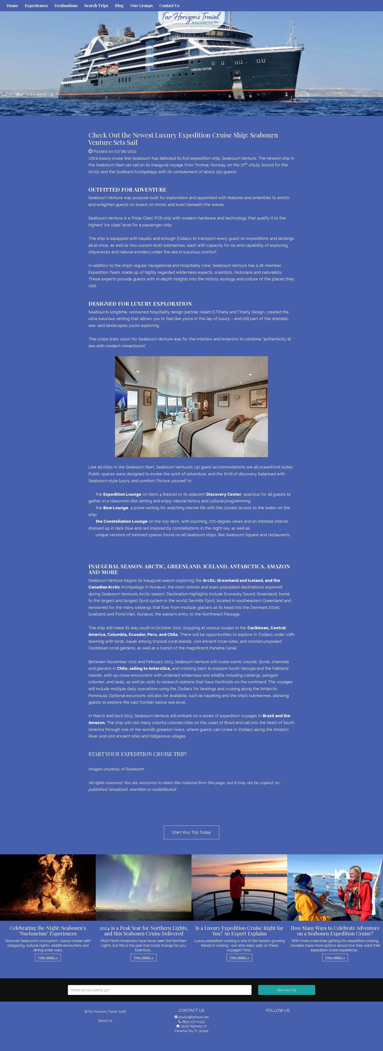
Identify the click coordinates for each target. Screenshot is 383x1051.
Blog (119, 5)
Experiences (36, 5)
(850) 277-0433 (193, 1022)
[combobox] (160, 990)
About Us (105, 1020)
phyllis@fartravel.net (193, 1017)
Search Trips (96, 5)
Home (12, 5)
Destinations (66, 5)
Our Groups (141, 5)
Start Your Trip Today (191, 832)
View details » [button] (48, 957)
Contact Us (169, 5)
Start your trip (286, 990)
